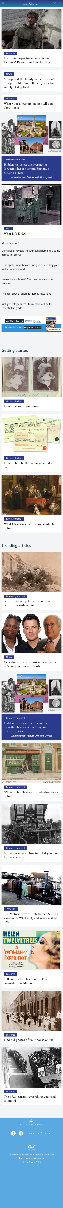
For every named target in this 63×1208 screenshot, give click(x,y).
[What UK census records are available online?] (31, 495)
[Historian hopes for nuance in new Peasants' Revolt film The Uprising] (31, 29)
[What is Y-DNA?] (31, 204)
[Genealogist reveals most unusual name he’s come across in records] (31, 633)
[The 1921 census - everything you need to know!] (31, 1067)
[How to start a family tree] (31, 377)
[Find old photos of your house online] (31, 1011)
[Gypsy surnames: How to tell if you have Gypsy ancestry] (31, 824)
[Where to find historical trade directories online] (31, 763)
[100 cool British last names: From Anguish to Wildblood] (31, 950)
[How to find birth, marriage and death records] (31, 434)
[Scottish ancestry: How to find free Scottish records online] (31, 572)
